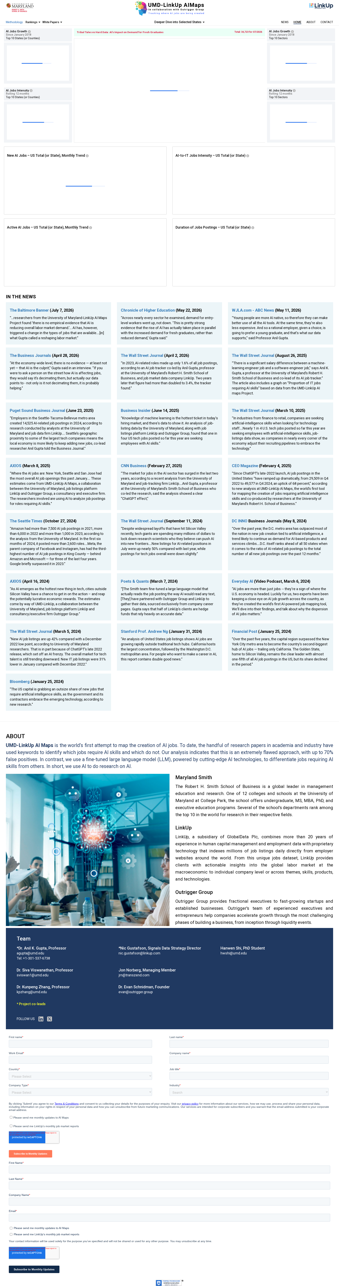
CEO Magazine (245, 465)
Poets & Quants (135, 581)
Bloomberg (20, 681)
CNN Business (134, 465)
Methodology (14, 22)
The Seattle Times (26, 521)
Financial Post (244, 631)
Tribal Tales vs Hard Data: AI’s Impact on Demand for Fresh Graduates (120, 32)
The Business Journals (31, 355)
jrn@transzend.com (133, 975)
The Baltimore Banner (30, 310)
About (311, 22)
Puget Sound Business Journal (38, 410)
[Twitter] (49, 1019)
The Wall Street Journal (142, 355)
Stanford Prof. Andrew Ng (145, 631)
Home (297, 22)
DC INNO (239, 521)
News (285, 22)
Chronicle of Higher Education (148, 310)
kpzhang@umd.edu (32, 992)
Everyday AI (242, 581)
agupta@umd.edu (30, 953)
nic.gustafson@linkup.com (139, 953)
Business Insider (136, 410)
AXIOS (16, 465)
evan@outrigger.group (135, 992)
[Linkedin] (40, 1019)
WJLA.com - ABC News (253, 310)
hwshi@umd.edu (234, 953)
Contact (327, 22)
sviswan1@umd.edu (32, 975)
